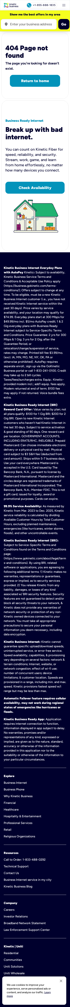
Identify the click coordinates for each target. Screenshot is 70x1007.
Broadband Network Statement (25, 923)
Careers (9, 909)
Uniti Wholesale (14, 973)
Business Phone (14, 789)
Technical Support (16, 866)
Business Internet (15, 782)
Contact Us (11, 873)
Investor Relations (16, 916)
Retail (7, 829)
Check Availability (35, 187)
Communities (13, 960)
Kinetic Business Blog (18, 886)
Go (63, 24)
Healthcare (11, 809)
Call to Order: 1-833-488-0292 (25, 859)
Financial (10, 803)
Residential (11, 953)
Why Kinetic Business (18, 796)
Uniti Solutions (13, 966)
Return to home (35, 81)
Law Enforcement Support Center (27, 930)
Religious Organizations (19, 836)
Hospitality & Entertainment (22, 816)
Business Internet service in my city (28, 879)
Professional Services (18, 823)
